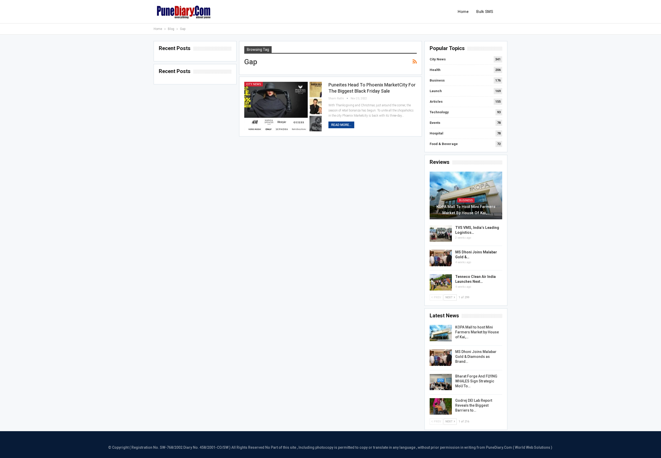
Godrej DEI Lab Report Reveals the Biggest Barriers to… (473, 405)
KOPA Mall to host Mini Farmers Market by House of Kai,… (465, 209)
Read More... (341, 125)
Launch (436, 91)
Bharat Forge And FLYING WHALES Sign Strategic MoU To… (476, 381)
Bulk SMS (484, 11)
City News (253, 84)
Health (435, 70)
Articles (436, 101)
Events (435, 123)
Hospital (436, 133)
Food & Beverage (444, 144)
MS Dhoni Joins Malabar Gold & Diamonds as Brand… (476, 357)
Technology (439, 112)
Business (437, 80)
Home (463, 11)
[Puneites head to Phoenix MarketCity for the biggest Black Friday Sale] (283, 106)
